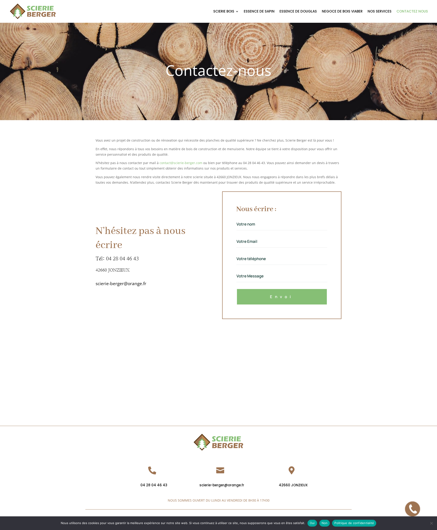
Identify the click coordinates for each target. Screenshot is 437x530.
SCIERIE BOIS (223, 12)
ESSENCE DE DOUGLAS (298, 12)
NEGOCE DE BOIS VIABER (342, 12)
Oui (312, 523)
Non (325, 523)
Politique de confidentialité (354, 523)
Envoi (282, 296)
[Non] (431, 523)
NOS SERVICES (379, 12)
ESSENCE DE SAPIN (259, 12)
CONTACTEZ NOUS (412, 12)
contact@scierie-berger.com (181, 163)
